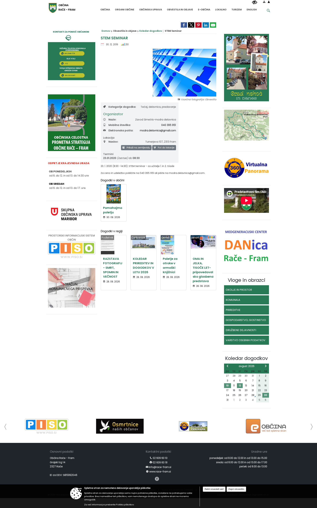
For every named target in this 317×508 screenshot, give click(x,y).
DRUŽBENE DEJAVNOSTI (241, 330)
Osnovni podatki (61, 452)
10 (227, 385)
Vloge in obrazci (246, 280)
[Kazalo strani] (264, 2)
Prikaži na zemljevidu (138, 147)
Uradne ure (259, 452)
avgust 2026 (246, 366)
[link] (184, 25)
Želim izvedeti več (214, 489)
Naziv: (112, 119)
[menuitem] (105, 9)
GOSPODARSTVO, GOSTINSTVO (246, 320)
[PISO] (46, 426)
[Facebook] (157, 479)
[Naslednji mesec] (265, 366)
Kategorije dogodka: (122, 107)
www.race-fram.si (160, 471)
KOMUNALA (233, 300)
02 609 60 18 (160, 462)
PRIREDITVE (233, 310)
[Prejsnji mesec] (227, 366)
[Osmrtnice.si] (119, 426)
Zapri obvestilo (236, 489)
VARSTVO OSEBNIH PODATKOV (245, 340)
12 (240, 385)
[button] (5, 427)
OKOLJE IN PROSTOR (239, 290)
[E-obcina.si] (266, 426)
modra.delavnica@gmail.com (158, 130)
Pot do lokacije (166, 147)
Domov (106, 31)
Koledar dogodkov (150, 31)
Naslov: (113, 141)
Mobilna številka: (119, 125)
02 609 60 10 (160, 458)
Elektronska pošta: (120, 130)
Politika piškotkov (125, 504)
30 (265, 395)
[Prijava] (269, 2)
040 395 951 (168, 125)
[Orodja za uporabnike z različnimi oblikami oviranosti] (254, 2)
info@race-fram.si (160, 467)
